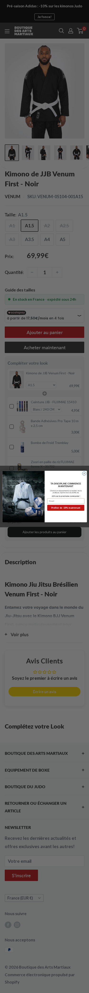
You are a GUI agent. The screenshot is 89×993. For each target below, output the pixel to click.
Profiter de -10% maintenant (65, 508)
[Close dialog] (84, 473)
